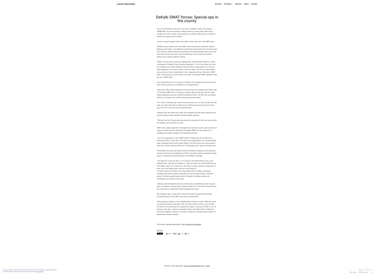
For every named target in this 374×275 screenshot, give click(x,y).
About (208, 266)
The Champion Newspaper (191, 224)
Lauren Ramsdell (126, 4)
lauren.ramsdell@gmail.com (194, 266)
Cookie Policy (40, 271)
